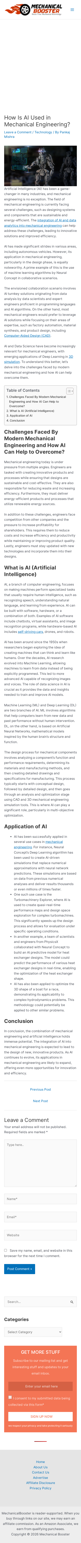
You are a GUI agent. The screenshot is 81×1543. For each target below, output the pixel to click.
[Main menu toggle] (72, 9)
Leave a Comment (18, 132)
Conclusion (17, 420)
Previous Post (40, 1089)
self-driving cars (30, 632)
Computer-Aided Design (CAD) (27, 336)
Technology (43, 132)
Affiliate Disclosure (40, 1483)
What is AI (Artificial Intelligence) (32, 410)
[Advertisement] (40, 61)
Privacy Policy (41, 1488)
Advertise (40, 1478)
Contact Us (40, 1472)
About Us (40, 1467)
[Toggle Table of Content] (67, 391)
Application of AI (21, 415)
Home (40, 1462)
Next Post (40, 1101)
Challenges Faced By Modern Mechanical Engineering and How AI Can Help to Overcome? (37, 401)
